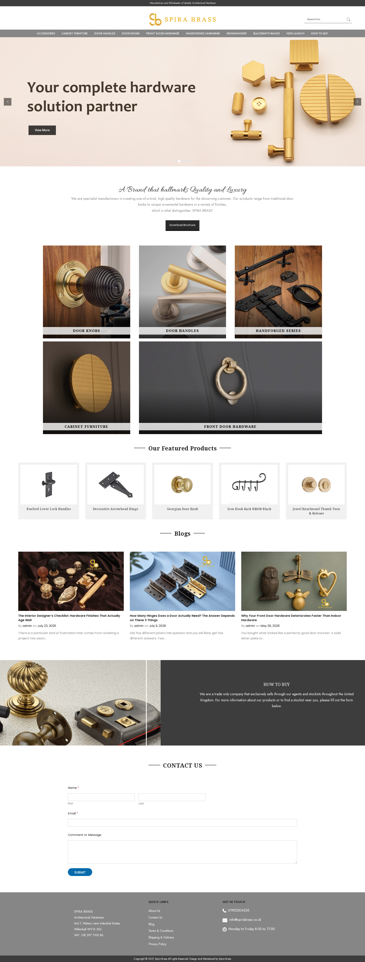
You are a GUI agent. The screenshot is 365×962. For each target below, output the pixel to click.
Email (73, 813)
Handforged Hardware (203, 33)
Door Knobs (131, 33)
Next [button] (343, 489)
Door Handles (104, 33)
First (70, 803)
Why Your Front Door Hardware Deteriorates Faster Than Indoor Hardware (291, 618)
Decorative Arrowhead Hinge (48, 509)
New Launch (295, 33)
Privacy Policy (157, 944)
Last (141, 803)
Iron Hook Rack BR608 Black (183, 509)
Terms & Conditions (160, 931)
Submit (80, 872)
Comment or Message (84, 835)
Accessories (46, 33)
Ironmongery (237, 33)
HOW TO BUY (319, 33)
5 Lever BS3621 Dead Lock (316, 509)
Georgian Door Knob (115, 509)
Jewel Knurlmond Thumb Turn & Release (249, 511)
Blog (151, 924)
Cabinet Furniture (75, 33)
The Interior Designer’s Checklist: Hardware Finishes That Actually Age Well (69, 618)
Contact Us (155, 917)
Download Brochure (182, 225)
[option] (48, 492)
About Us (154, 911)
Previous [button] (21, 489)
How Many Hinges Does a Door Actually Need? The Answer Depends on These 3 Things (182, 618)
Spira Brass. (225, 959)
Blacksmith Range (266, 33)
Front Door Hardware (162, 33)
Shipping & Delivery (161, 937)
